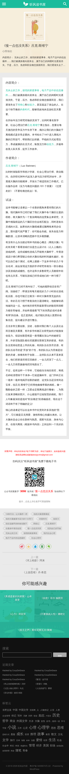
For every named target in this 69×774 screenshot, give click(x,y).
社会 (59, 740)
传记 (13, 715)
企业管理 (6, 715)
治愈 (33, 740)
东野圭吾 (6, 709)
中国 (15, 709)
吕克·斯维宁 (33, 125)
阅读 (12, 750)
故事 (40, 733)
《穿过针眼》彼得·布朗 (12, 692)
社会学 (5, 745)
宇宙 (4, 727)
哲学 (5, 720)
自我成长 (60, 746)
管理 (32, 745)
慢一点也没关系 (34, 528)
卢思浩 (48, 716)
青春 (25, 750)
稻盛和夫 (24, 746)
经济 (39, 745)
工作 (19, 727)
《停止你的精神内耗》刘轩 (14, 683)
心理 (32, 727)
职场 (52, 745)
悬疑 (13, 734)
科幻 (12, 745)
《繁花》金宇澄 (41, 679)
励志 (41, 715)
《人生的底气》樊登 (43, 688)
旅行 (12, 740)
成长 (20, 733)
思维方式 (5, 734)
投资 (27, 734)
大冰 (31, 721)
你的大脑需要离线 (41, 514)
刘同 (30, 715)
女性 (43, 721)
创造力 (30, 104)
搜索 (5, 648)
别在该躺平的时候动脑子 (16, 523)
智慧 (23, 740)
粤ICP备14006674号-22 (40, 765)
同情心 (21, 104)
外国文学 (22, 721)
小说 (12, 727)
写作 (19, 715)
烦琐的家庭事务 (30, 90)
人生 (52, 709)
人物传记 (44, 709)
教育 (48, 734)
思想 (53, 727)
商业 (12, 721)
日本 (18, 740)
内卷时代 (25, 109)
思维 (60, 727)
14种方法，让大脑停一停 (16, 514)
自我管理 (5, 750)
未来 (28, 740)
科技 (17, 745)
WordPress (34, 769)
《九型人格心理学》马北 (13, 688)
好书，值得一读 (53, 721)
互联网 (32, 709)
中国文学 (23, 709)
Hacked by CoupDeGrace (13, 670)
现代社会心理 (49, 533)
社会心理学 (36, 537)
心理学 (44, 727)
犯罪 (45, 740)
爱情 (39, 739)
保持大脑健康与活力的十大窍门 (19, 518)
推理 (33, 734)
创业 (35, 715)
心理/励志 (7, 51)
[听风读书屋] (34, 4)
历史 (56, 715)
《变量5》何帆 (40, 683)
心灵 (25, 727)
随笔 (18, 750)
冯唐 (25, 715)
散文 (54, 734)
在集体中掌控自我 (13, 528)
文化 (60, 734)
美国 (46, 745)
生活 (52, 739)
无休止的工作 (13, 90)
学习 (63, 721)
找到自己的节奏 (54, 528)
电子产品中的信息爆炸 (15, 537)
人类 (58, 709)
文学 (5, 739)
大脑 (37, 721)
